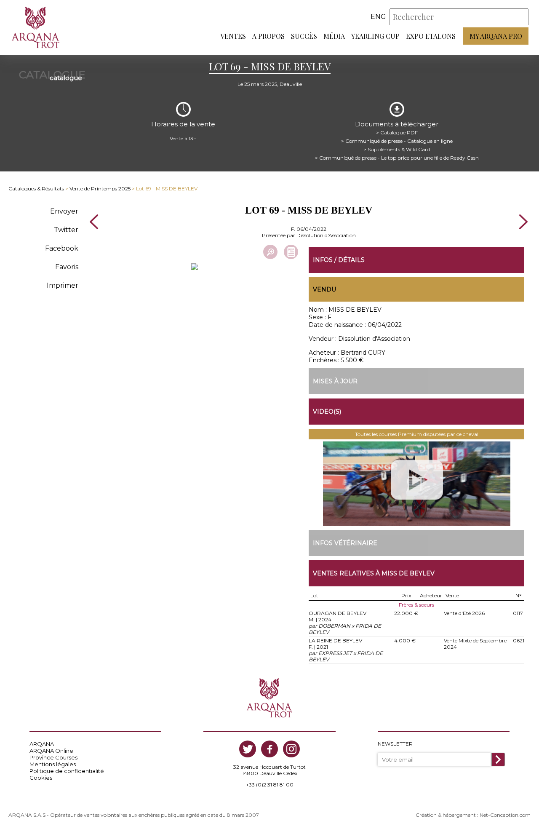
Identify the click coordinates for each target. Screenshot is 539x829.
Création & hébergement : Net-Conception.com (473, 815)
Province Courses (53, 757)
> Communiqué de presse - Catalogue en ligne (397, 141)
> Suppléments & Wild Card (396, 149)
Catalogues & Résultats (36, 188)
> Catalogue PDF (397, 132)
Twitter (66, 230)
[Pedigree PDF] (291, 252)
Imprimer (62, 285)
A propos (268, 36)
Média (334, 36)
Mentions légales (52, 764)
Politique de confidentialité (66, 770)
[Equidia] (416, 483)
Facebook (61, 248)
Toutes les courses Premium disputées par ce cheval (416, 434)
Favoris (66, 267)
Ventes (233, 36)
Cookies (40, 777)
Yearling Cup (375, 36)
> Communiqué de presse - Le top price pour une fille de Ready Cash (397, 158)
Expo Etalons (431, 36)
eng (378, 17)
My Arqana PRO (496, 36)
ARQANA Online (51, 750)
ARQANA (41, 744)
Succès (304, 36)
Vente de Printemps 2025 (100, 188)
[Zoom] (270, 252)
